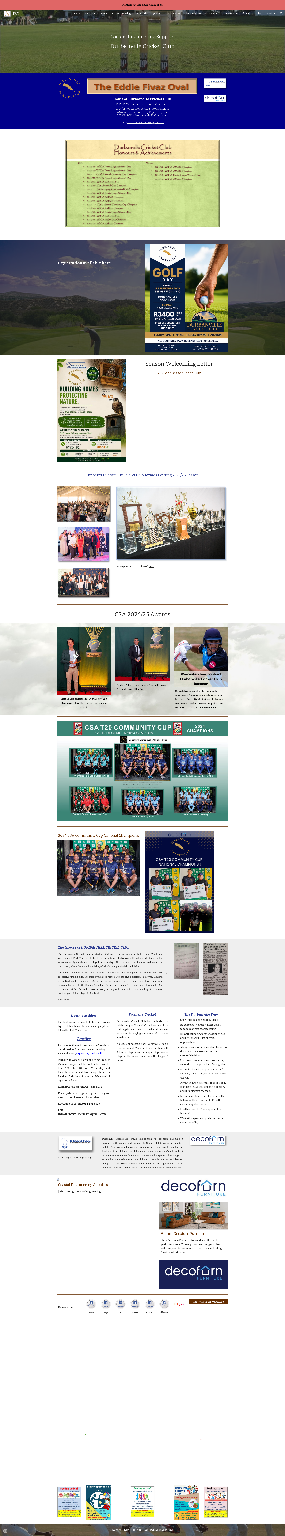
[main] (142, 41)
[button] (281, 13)
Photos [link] (246, 13)
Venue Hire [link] (142, 13)
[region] (142, 5)
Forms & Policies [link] (193, 13)
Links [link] (258, 13)
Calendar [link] (212, 13)
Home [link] (77, 13)
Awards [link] (229, 13)
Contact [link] (104, 13)
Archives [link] (271, 13)
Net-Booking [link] (124, 13)
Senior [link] (172, 13)
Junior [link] (156, 13)
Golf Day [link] (90, 13)
